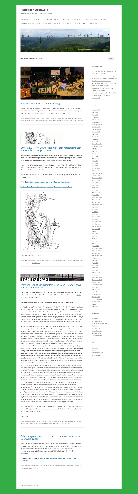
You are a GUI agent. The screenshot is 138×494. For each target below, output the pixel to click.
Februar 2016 (96, 272)
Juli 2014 (94, 304)
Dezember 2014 (97, 292)
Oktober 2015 (96, 282)
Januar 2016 (95, 275)
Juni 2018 (95, 207)
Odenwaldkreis (33, 468)
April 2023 (95, 139)
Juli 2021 (94, 149)
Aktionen (53, 118)
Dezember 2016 (97, 248)
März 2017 (95, 241)
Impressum (93, 24)
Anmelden (95, 348)
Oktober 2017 (96, 224)
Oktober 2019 (96, 175)
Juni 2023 (95, 134)
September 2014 (97, 299)
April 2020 (95, 166)
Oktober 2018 (96, 202)
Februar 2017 (96, 243)
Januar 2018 (95, 219)
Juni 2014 (95, 306)
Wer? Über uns (25, 19)
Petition (94, 326)
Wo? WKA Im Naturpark (51, 19)
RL (48, 118)
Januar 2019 (95, 195)
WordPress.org (96, 355)
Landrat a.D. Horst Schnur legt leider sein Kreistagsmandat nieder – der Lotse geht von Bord (51, 149)
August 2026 (96, 110)
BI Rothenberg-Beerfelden (60, 120)
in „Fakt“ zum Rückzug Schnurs (46, 187)
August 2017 (96, 229)
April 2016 (95, 268)
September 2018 (97, 204)
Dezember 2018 (97, 197)
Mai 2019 (95, 185)
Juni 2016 (95, 263)
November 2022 (97, 146)
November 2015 (97, 280)
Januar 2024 (95, 122)
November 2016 (97, 251)
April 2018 (95, 212)
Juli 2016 (94, 260)
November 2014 (97, 294)
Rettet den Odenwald (34, 10)
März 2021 (95, 156)
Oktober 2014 (96, 297)
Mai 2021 (95, 154)
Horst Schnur (73, 120)
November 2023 (97, 124)
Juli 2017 (94, 231)
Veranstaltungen (78, 118)
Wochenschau (96, 333)
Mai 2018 (95, 209)
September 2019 (97, 178)
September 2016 (97, 255)
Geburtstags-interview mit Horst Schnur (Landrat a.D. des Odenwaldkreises (50, 437)
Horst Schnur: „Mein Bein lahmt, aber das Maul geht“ (58, 458)
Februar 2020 (96, 168)
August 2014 (96, 302)
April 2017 (95, 238)
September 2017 (97, 226)
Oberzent (80, 120)
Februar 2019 (96, 192)
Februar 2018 (96, 217)
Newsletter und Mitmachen (72, 19)
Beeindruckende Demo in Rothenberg (40, 103)
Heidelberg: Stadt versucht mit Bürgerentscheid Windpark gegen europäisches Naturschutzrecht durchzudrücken (104, 78)
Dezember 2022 (97, 144)
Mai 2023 (95, 137)
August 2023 (96, 132)
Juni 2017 (95, 234)
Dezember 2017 (97, 221)
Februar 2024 (96, 120)
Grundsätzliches (97, 321)
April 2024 (95, 117)
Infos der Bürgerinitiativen (64, 118)
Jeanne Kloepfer (36, 255)
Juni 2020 (95, 161)
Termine (36, 19)
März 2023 (95, 141)
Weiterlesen (61, 113)
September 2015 (97, 285)
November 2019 (97, 173)
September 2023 (97, 129)
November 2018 (97, 200)
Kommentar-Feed (97, 353)
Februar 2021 (96, 158)
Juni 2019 (95, 183)
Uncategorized (96, 328)
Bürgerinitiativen (91, 19)
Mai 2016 (95, 265)
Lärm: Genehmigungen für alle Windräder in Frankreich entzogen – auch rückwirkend (104, 95)
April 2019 (95, 187)
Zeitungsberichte (72, 260)
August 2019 (96, 180)
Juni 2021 (95, 151)
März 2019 (95, 190)
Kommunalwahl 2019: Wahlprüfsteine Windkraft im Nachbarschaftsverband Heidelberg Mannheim (53, 24)
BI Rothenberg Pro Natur (44, 120)
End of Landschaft (55, 423)
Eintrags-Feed (96, 350)
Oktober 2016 (96, 253)
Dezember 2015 (97, 277)
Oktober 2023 (96, 127)
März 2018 (95, 214)
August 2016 (96, 258)
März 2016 (95, 270)
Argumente (105, 19)
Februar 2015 (96, 289)
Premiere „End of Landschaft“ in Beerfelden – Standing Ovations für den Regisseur (51, 286)
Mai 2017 (95, 236)
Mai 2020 (95, 163)
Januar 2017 (95, 246)
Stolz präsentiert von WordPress (30, 485)
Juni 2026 (95, 112)
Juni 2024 (95, 115)
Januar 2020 (95, 171)
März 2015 (95, 287)
